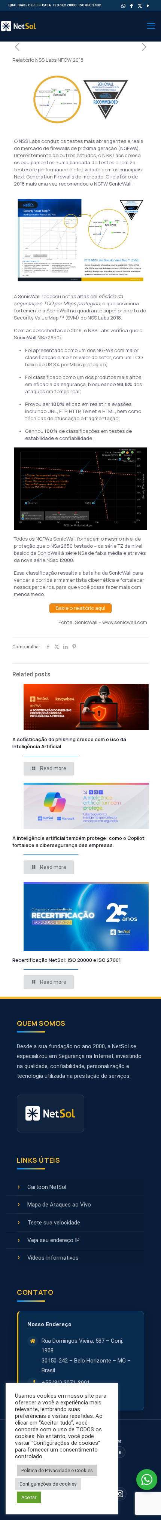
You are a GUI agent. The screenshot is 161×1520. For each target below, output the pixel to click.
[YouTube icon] (148, 5)
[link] (56, 538)
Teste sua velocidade (53, 1222)
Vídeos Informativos (53, 1257)
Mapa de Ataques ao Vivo (59, 1204)
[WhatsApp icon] (123, 5)
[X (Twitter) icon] (140, 5)
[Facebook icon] (131, 5)
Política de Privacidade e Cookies (57, 1470)
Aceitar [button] (28, 1497)
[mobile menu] (151, 26)
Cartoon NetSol (46, 1187)
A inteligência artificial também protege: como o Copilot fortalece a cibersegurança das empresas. (78, 841)
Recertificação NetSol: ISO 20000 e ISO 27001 (66, 960)
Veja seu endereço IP (53, 1240)
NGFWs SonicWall (56, 538)
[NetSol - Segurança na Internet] (26, 26)
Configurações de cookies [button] (48, 1484)
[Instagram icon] (120, 1494)
